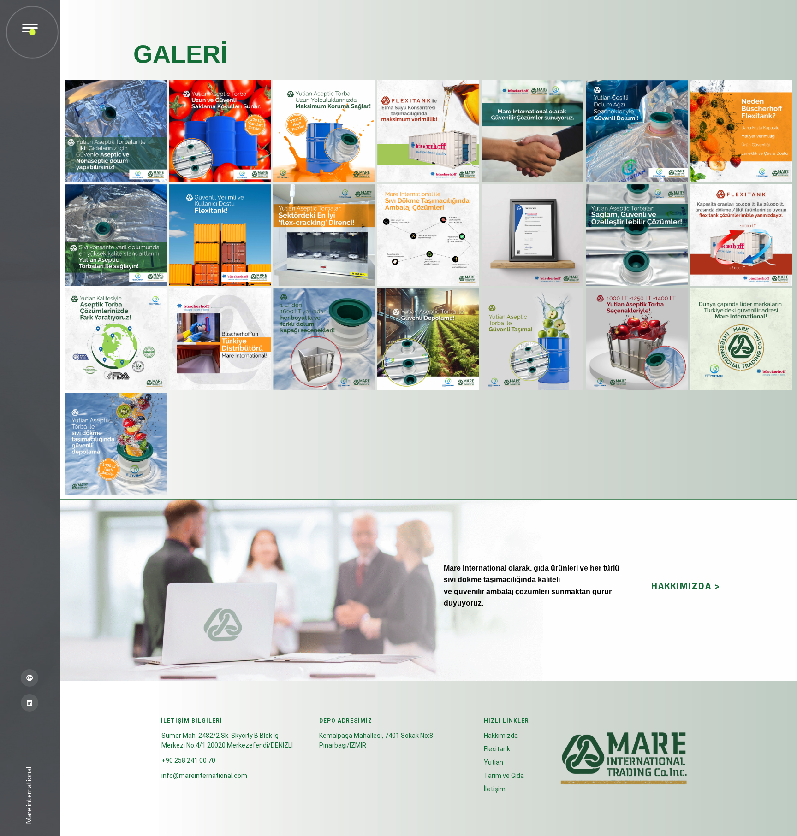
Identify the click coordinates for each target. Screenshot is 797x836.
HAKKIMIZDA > (685, 585)
